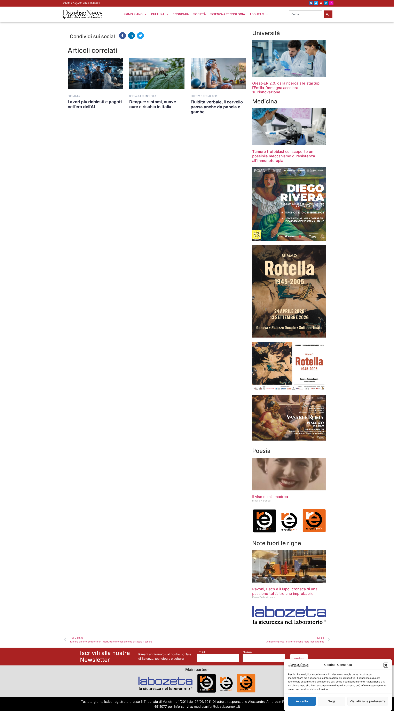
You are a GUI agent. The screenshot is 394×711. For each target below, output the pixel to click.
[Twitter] (316, 3)
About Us (257, 14)
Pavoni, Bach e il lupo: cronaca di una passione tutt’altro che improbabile (284, 591)
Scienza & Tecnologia (227, 14)
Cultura (157, 14)
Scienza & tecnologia (142, 96)
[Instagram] (331, 3)
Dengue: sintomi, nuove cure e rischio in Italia (152, 104)
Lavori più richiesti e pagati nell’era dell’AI (95, 104)
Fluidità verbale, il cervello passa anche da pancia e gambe (217, 107)
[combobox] (305, 14)
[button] (386, 665)
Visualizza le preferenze (368, 701)
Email (201, 652)
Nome (247, 652)
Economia (181, 14)
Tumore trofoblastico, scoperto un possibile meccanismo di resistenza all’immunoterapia (283, 156)
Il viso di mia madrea (270, 497)
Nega (332, 701)
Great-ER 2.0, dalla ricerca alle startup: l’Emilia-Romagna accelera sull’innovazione (286, 87)
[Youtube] (321, 3)
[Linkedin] (326, 3)
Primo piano (133, 14)
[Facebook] (311, 3)
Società (199, 14)
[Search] (328, 14)
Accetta (302, 701)
